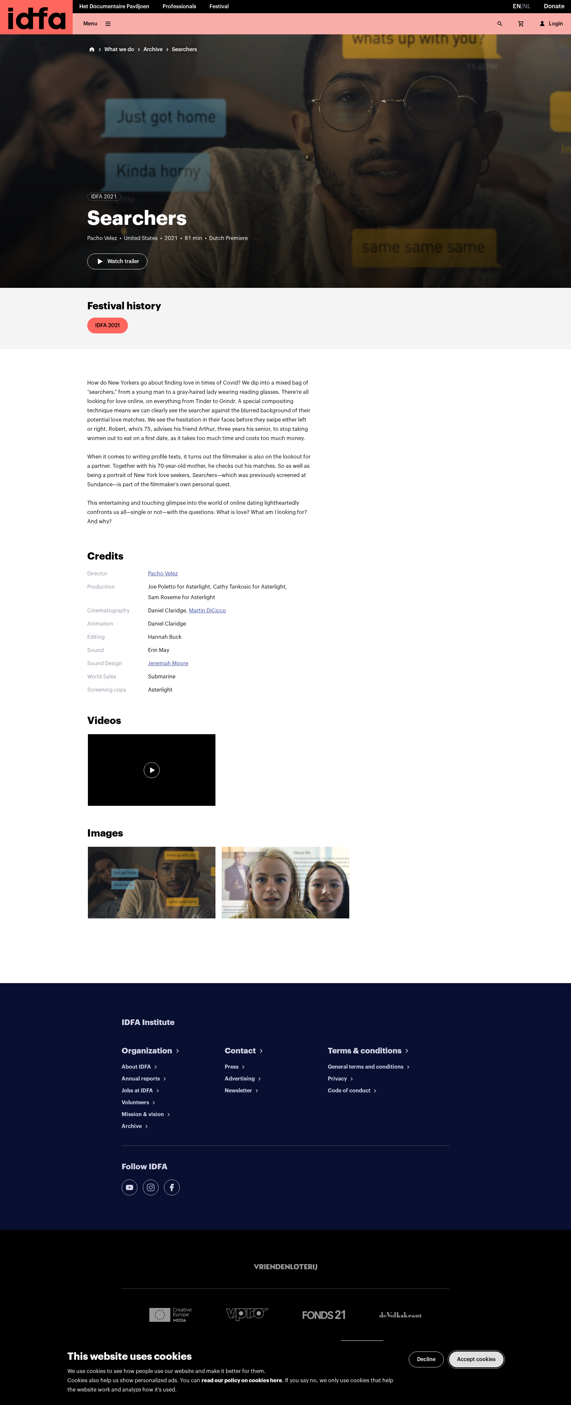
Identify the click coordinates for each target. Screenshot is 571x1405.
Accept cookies (476, 1359)
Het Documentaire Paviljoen (114, 6)
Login (556, 23)
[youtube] (129, 1187)
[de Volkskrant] (400, 1315)
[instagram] (151, 1187)
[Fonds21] (324, 1314)
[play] (152, 770)
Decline (426, 1359)
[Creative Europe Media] (170, 1314)
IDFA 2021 (107, 325)
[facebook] (172, 1187)
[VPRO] (247, 1314)
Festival (219, 6)
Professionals (179, 6)
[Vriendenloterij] (285, 1267)
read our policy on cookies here (242, 1380)
